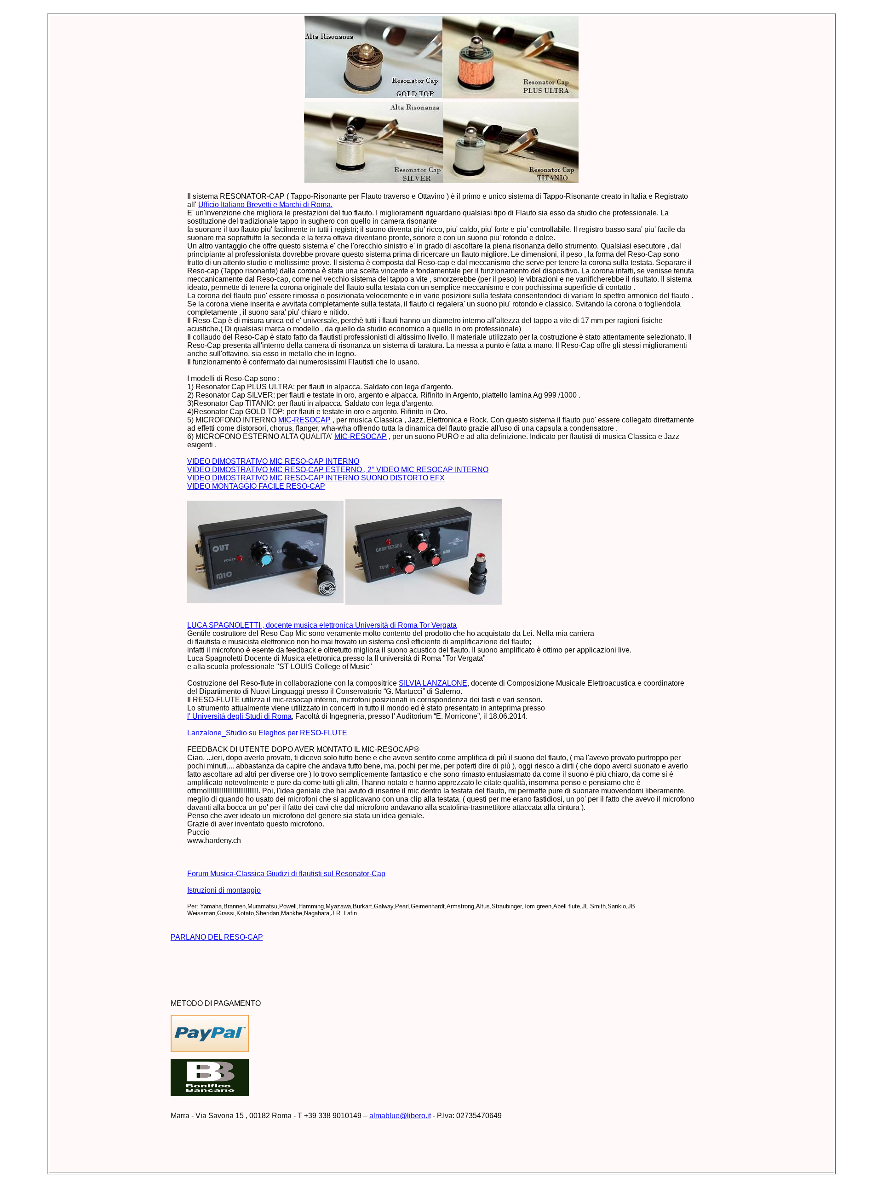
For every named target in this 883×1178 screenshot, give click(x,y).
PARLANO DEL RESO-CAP (217, 937)
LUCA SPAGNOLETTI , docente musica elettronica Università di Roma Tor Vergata (322, 625)
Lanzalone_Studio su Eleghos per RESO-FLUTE (267, 733)
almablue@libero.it (400, 1116)
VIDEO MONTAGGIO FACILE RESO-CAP (256, 486)
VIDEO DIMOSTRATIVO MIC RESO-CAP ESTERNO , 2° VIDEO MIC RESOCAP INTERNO (337, 470)
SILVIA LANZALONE (433, 683)
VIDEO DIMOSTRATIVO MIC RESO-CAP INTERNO (273, 461)
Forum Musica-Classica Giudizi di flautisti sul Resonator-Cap (286, 874)
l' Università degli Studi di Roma (239, 716)
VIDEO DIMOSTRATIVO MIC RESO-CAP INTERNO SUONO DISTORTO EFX (316, 478)
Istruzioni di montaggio (224, 890)
